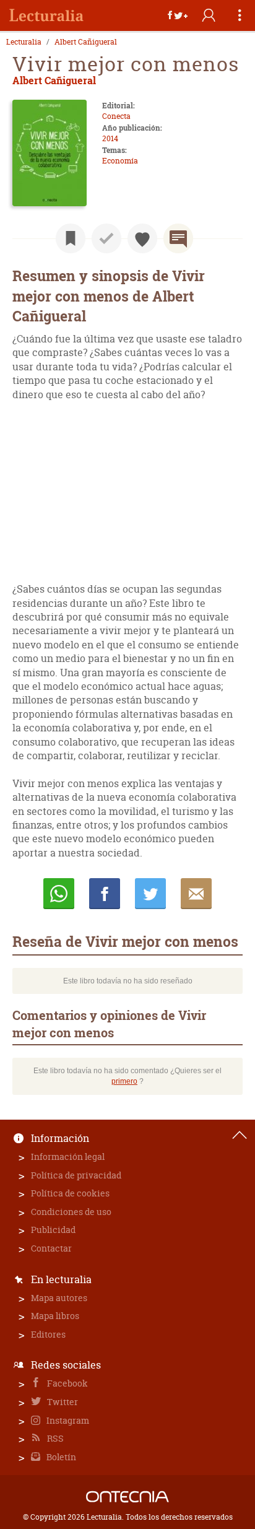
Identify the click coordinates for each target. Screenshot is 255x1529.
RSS (54, 1438)
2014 (110, 138)
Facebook (66, 1383)
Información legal (68, 1156)
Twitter (61, 1402)
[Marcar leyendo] (70, 238)
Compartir (104, 893)
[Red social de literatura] (46, 15)
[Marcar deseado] (142, 238)
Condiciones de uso (71, 1212)
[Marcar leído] (106, 238)
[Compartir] (177, 15)
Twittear (150, 893)
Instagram (67, 1420)
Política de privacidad (76, 1175)
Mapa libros (55, 1316)
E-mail (196, 893)
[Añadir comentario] (178, 238)
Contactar (51, 1248)
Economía (120, 160)
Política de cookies (70, 1193)
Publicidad (53, 1229)
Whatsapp (58, 893)
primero (124, 1081)
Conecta (116, 116)
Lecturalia (23, 42)
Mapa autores (59, 1298)
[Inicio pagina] (239, 1135)
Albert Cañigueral (85, 42)
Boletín (60, 1457)
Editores (48, 1334)
